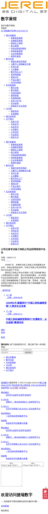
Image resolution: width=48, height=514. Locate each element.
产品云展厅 (16, 80)
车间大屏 (15, 67)
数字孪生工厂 (17, 72)
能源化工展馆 (17, 43)
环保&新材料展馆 (18, 48)
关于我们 (10, 119)
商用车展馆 (16, 56)
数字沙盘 (15, 88)
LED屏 (9, 109)
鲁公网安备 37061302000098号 (33, 385)
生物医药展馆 (17, 41)
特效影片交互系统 (19, 106)
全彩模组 (15, 114)
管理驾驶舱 (16, 75)
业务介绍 (15, 122)
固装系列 (15, 111)
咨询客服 (5, 506)
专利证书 (15, 124)
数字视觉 (15, 90)
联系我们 (23, 388)
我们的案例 (11, 35)
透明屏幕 (15, 95)
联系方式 (15, 137)
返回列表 (5, 290)
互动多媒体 (11, 85)
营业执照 (16, 385)
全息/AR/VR (16, 101)
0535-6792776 (22, 31)
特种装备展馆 (17, 51)
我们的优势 (11, 116)
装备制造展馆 (17, 38)
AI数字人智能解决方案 (21, 64)
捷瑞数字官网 (10, 31)
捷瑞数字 (5, 383)
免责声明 (5, 388)
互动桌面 (15, 103)
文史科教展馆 (17, 54)
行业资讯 (15, 135)
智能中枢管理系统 (19, 61)
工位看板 (15, 69)
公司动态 (15, 132)
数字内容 (10, 59)
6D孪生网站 (16, 82)
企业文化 (15, 127)
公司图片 (15, 129)
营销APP (14, 77)
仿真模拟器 (16, 98)
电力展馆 (15, 46)
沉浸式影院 (16, 93)
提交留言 (28, 352)
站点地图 (14, 388)
